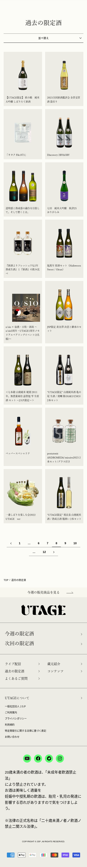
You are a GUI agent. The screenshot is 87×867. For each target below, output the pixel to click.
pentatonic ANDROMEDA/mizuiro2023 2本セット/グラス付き (64, 457)
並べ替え (43, 38)
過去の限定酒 (14, 671)
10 (75, 543)
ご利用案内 (11, 712)
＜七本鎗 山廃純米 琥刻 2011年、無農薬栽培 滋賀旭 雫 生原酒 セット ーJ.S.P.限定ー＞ (22, 396)
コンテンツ (55, 671)
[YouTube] (27, 758)
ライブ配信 (13, 663)
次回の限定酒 (19, 643)
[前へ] (11, 543)
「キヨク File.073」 (16, 155)
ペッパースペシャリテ (19, 453)
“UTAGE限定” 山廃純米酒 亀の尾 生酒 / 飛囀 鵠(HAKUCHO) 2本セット (64, 396)
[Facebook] (38, 758)
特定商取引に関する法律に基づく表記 (25, 730)
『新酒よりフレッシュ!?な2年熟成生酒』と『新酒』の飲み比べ (23, 269)
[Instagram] (60, 758)
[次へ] (54, 551)
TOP (6, 580)
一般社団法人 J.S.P (15, 706)
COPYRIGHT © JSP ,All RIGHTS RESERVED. (43, 841)
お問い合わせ (12, 737)
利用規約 (10, 724)
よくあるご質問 (16, 678)
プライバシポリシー (16, 718)
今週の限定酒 (19, 633)
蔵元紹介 (53, 663)
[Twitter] (49, 758)
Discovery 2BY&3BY (58, 155)
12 (44, 552)
